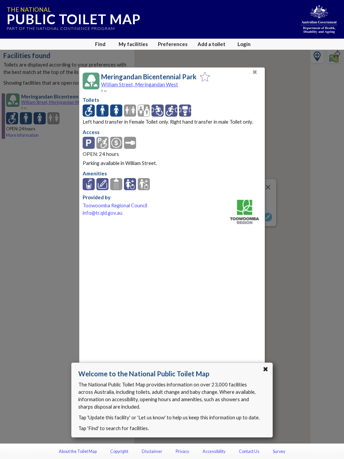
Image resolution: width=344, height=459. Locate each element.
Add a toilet (211, 44)
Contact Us (249, 451)
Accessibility (214, 451)
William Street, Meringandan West (139, 84)
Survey (279, 451)
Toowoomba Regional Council (115, 205)
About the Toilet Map (78, 451)
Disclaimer (152, 451)
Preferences (172, 44)
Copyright (119, 451)
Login (244, 44)
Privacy (182, 451)
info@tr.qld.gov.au (102, 213)
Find (100, 44)
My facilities (133, 44)
